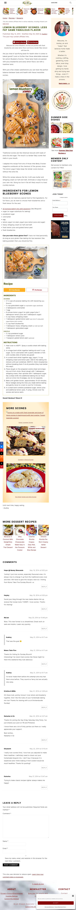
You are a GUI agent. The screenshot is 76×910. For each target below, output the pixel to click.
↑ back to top (38, 884)
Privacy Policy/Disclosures (12, 893)
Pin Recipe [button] (38, 290)
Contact (64, 893)
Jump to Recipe (20, 42)
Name (5, 841)
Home (5, 18)
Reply (44, 587)
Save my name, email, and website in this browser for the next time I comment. (26, 859)
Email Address (56, 200)
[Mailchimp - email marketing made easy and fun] (65, 216)
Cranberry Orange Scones (25, 459)
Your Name (55, 207)
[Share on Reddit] (1, 460)
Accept (55, 903)
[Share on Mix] (1, 456)
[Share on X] (1, 453)
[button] (73, 896)
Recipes (12, 18)
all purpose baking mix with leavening (17, 209)
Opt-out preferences (49, 906)
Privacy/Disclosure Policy (60, 906)
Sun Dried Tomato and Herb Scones (25, 497)
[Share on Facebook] (1, 443)
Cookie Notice (12, 896)
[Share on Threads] (1, 463)
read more (6, 23)
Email (5, 848)
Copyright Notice (12, 899)
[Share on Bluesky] (1, 446)
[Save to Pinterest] (1, 466)
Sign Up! (31, 893)
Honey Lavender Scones (26, 422)
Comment (7, 813)
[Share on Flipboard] (1, 450)
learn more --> (64, 83)
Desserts (20, 18)
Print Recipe (33, 42)
